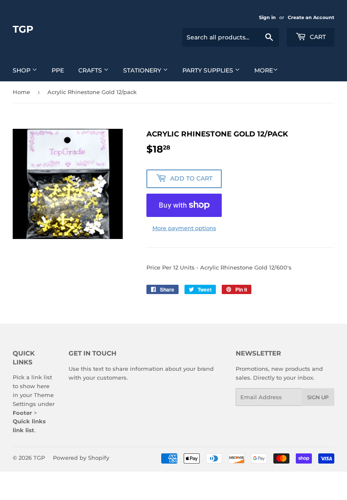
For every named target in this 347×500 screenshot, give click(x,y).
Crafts (91, 70)
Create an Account (311, 17)
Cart (317, 37)
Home (21, 92)
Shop (22, 70)
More (263, 70)
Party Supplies (208, 70)
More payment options (184, 228)
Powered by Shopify (81, 457)
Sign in (267, 17)
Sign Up (318, 397)
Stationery (143, 70)
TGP (23, 29)
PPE (58, 70)
